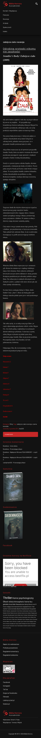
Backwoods (20, 625)
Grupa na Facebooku (10, 693)
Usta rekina (13, 446)
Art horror (28, 623)
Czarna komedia (11, 609)
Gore (12, 606)
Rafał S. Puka (15, 720)
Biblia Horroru (15, 4)
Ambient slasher (27, 625)
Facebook (6, 682)
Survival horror (18, 606)
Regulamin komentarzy (11, 651)
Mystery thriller (6, 613)
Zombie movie (21, 613)
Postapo (24, 623)
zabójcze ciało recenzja (24, 424)
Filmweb (6, 697)
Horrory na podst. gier (18, 621)
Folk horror (9, 619)
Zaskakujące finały (32, 615)
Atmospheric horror (21, 602)
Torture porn (6, 617)
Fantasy (25, 615)
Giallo (24, 621)
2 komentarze (9, 434)
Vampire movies (32, 611)
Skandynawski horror (13, 615)
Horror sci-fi (32, 604)
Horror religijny (7, 606)
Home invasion (18, 617)
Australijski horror (26, 617)
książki (8, 625)
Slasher (19, 609)
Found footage (29, 621)
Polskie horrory (13, 613)
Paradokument (25, 609)
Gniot (18, 611)
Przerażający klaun (16, 449)
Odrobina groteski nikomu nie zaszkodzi (19, 50)
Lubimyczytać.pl (8, 700)
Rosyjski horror (29, 619)
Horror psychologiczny (23, 598)
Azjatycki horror (27, 606)
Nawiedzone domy (22, 604)
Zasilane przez (7, 586)
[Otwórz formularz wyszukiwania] (36, 3)
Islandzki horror (13, 625)
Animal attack (27, 613)
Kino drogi (8, 628)
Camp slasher (18, 623)
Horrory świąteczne (10, 623)
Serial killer (12, 604)
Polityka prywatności (10, 648)
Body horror (20, 615)
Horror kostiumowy (24, 611)
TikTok (5, 689)
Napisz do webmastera (11, 644)
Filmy (11, 424)
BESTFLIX (13, 586)
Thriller (7, 598)
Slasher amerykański (12, 611)
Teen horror (14, 619)
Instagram (6, 686)
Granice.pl (6, 704)
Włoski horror (9, 621)
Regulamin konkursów (10, 655)
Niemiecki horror (21, 619)
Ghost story (8, 601)
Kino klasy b (12, 617)
